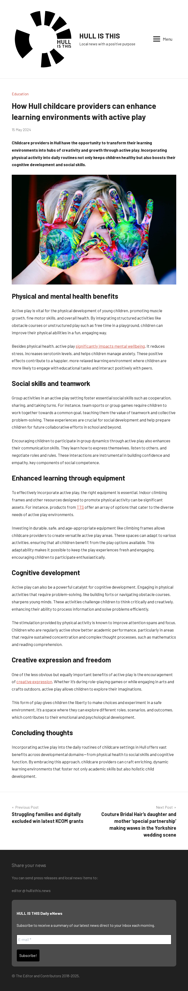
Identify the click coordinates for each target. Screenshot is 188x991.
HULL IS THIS (99, 36)
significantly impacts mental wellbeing (110, 346)
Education (20, 93)
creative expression (34, 681)
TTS (80, 507)
